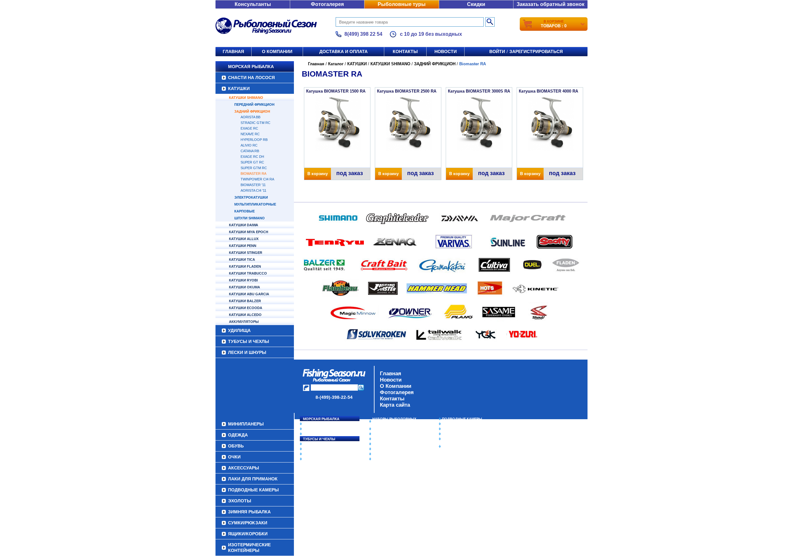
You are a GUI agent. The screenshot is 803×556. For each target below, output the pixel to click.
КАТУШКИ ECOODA (245, 308)
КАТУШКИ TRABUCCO (248, 273)
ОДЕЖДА (380, 439)
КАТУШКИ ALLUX (243, 239)
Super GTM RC (254, 168)
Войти (497, 51)
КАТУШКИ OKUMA (244, 287)
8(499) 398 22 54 (363, 34)
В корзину (317, 173)
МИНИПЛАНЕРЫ (386, 434)
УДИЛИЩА (239, 330)
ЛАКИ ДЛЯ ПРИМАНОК (392, 459)
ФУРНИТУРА (313, 459)
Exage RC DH (252, 156)
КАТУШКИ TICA (242, 259)
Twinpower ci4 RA (257, 179)
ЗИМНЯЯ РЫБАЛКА (459, 429)
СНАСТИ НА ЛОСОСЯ (251, 77)
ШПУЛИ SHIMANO (249, 218)
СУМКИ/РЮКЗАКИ (457, 434)
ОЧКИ (377, 449)
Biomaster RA (253, 173)
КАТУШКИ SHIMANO (246, 97)
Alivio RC (249, 145)
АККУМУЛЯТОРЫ (244, 321)
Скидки (476, 4)
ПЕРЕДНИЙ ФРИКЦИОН (254, 104)
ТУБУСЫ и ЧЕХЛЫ (248, 341)
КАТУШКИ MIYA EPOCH (248, 232)
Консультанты (253, 4)
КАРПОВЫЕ (244, 211)
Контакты (405, 51)
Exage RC (249, 128)
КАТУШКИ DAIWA (243, 225)
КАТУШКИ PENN (242, 246)
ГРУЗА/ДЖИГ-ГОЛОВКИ (323, 454)
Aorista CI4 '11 (253, 190)
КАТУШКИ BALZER (245, 301)
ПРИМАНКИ (313, 449)
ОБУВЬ (378, 444)
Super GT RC (252, 162)
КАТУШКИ (239, 88)
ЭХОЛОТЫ (451, 424)
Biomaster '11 (253, 185)
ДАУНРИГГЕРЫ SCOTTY (392, 429)
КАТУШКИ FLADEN (245, 266)
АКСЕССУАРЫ (384, 454)
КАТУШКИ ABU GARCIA (249, 294)
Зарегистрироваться (536, 51)
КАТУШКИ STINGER (245, 252)
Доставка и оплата (343, 51)
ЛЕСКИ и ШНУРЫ (247, 352)
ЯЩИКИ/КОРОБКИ (457, 439)
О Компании (395, 386)
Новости (445, 51)
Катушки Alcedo (245, 315)
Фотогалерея (327, 4)
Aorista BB (250, 117)
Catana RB (250, 151)
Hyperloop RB (254, 140)
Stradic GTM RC (255, 123)
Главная (233, 51)
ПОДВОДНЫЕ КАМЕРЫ (462, 419)
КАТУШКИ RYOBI (243, 280)
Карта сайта (395, 405)
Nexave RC (250, 134)
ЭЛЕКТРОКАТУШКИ (251, 197)
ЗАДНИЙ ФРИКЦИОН (252, 111)
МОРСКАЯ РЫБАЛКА (251, 66)
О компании (277, 51)
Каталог (335, 63)
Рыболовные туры (402, 4)
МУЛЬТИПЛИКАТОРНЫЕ (255, 204)
